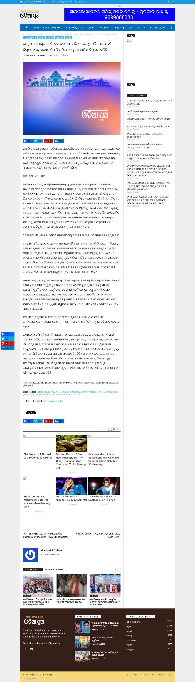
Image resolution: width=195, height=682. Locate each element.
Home (26, 34)
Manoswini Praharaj (34, 55)
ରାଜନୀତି (91, 27)
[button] (170, 27)
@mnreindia (112, 391)
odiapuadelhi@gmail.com (48, 642)
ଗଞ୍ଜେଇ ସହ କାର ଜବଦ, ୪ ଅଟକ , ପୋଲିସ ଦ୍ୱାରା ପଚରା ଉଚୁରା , (98, 535)
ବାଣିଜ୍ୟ (59, 37)
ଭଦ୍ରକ (129, 631)
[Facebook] (168, 2)
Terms (169, 675)
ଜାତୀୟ (50, 37)
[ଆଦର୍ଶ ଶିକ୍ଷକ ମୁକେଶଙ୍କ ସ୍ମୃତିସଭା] (82, 642)
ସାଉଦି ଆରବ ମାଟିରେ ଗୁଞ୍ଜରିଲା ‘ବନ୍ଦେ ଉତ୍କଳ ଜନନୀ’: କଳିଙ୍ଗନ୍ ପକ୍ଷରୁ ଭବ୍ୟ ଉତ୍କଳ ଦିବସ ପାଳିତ (38, 602)
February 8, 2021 (55, 401)
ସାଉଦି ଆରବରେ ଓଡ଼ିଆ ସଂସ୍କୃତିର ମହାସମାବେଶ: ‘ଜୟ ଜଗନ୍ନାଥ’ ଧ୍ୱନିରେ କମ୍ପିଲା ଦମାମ (105, 602)
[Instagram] (173, 2)
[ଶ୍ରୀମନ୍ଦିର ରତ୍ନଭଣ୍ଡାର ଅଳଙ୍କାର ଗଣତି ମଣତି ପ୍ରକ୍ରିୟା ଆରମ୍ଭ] (72, 585)
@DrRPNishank (88, 391)
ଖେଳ (131, 27)
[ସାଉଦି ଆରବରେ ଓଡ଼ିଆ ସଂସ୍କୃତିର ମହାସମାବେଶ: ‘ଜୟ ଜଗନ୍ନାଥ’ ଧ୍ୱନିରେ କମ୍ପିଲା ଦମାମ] (105, 585)
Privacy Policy (158, 675)
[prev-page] (115, 569)
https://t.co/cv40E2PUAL (49, 391)
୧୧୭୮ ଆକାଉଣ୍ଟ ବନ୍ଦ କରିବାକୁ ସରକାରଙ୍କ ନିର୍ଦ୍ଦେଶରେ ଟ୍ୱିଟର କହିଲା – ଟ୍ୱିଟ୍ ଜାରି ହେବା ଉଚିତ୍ (46, 535)
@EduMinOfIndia (71, 391)
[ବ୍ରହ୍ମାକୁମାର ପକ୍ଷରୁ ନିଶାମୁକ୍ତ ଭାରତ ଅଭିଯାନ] (82, 656)
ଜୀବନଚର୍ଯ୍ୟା (119, 27)
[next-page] (119, 569)
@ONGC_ (101, 391)
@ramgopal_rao (31, 394)
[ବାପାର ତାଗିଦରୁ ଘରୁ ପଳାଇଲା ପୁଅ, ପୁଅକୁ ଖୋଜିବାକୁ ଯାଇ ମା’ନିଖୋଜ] (82, 627)
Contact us (144, 675)
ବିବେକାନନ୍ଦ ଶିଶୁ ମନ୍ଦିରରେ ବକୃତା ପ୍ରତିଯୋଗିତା (148, 126)
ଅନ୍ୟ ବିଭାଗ (143, 27)
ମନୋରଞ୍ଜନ (104, 27)
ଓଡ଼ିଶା (36, 27)
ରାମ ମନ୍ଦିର (160, 27)
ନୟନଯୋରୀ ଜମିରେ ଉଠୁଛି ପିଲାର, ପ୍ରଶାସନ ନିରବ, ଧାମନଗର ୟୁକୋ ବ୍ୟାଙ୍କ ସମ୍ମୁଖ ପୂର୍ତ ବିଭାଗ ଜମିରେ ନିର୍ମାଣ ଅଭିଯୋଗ (149, 186)
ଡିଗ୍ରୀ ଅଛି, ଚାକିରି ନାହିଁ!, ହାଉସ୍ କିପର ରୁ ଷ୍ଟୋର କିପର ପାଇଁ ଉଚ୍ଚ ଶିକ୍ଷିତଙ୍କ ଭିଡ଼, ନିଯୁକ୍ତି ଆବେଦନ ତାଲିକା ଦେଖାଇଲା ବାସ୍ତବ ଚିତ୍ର (147, 200)
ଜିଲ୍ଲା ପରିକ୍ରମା (73, 27)
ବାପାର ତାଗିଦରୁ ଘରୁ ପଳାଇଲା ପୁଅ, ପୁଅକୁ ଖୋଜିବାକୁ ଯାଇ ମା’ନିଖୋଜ (149, 102)
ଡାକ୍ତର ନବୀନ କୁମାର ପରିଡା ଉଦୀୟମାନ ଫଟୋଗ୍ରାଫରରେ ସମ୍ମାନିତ (144, 146)
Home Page (132, 675)
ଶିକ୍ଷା (68, 37)
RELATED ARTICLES (33, 569)
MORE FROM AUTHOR (54, 569)
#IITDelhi (28, 382)
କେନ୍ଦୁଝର (130, 649)
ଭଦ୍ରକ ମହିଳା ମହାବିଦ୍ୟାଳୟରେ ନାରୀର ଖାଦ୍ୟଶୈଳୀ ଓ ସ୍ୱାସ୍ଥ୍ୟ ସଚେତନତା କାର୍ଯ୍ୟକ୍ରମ (149, 156)
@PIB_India (45, 394)
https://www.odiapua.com (50, 554)
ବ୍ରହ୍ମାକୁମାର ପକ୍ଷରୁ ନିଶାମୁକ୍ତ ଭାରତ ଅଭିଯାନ (148, 118)
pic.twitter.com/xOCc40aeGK (66, 394)
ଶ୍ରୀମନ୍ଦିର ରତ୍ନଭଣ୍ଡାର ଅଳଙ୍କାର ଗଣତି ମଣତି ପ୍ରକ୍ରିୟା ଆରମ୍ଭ (71, 600)
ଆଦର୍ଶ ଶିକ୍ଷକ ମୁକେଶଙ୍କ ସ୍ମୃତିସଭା (143, 111)
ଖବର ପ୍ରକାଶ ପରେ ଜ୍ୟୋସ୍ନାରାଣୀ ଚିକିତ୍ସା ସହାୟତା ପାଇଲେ (146, 135)
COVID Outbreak (52, 27)
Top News (37, 34)
